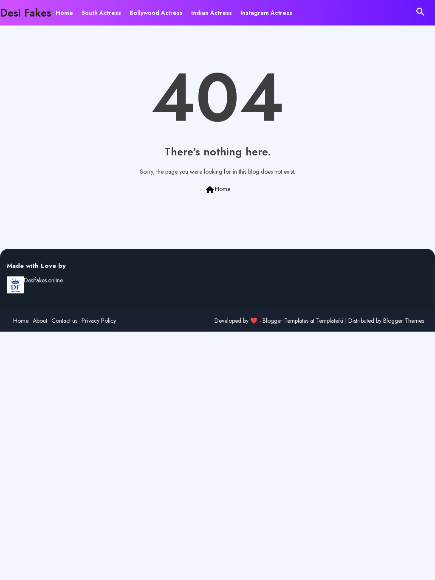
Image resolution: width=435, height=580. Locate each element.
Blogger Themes (403, 320)
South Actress (101, 12)
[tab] (64, 12)
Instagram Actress (266, 12)
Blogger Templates (285, 320)
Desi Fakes (25, 12)
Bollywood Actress (156, 12)
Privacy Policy (99, 321)
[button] (420, 11)
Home (64, 12)
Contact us (64, 321)
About (40, 321)
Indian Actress (211, 12)
